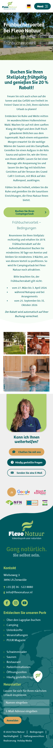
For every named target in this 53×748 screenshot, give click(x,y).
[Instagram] (15, 603)
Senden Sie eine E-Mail (29, 472)
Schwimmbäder (17, 652)
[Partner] (18, 492)
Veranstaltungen (17, 635)
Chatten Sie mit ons (29, 452)
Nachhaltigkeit (11, 736)
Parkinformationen (19, 667)
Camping (12, 625)
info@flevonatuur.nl (18, 592)
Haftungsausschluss (34, 736)
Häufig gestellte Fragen (28, 462)
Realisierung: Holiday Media (18, 740)
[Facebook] (7, 603)
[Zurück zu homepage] (9, 6)
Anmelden (12, 720)
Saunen (11, 657)
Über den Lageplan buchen (24, 620)
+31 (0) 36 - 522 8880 (18, 587)
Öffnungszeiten (17, 672)
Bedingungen (36, 732)
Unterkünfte (15, 630)
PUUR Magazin (16, 640)
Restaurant (14, 662)
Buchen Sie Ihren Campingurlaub (24, 212)
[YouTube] (24, 603)
